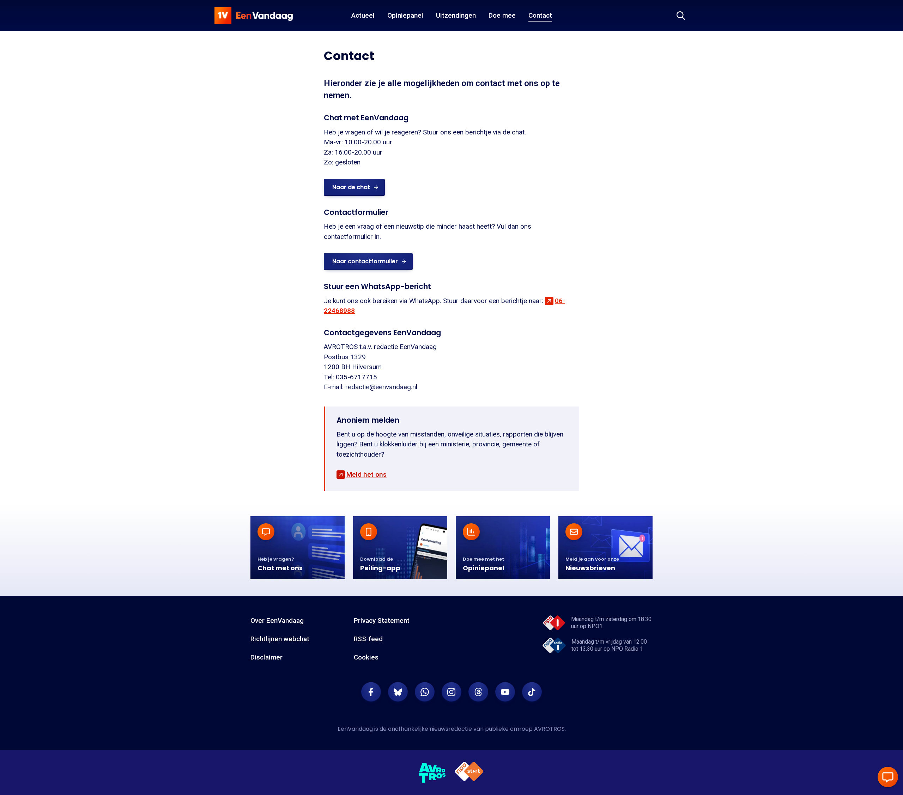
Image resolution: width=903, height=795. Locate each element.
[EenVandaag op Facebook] (371, 692)
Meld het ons (366, 474)
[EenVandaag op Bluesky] (398, 692)
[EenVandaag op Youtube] (505, 692)
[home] (253, 15)
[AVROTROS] (432, 773)
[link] (354, 187)
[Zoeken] (681, 15)
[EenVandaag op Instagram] (451, 692)
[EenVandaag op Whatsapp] (425, 692)
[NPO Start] (469, 772)
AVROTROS (549, 729)
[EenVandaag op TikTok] (532, 692)
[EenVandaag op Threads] (478, 692)
